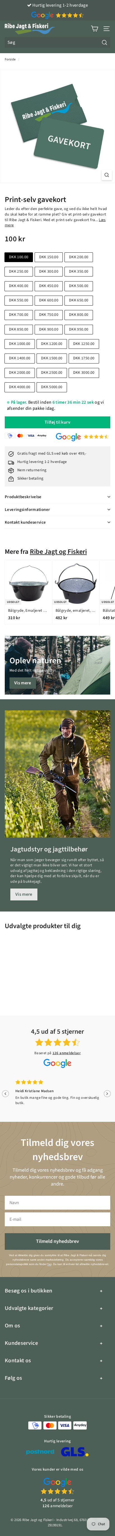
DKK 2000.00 (19, 372)
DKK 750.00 (49, 315)
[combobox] (57, 42)
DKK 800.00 (78, 315)
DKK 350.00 (78, 271)
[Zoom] (107, 175)
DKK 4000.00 (19, 387)
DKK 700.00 (18, 315)
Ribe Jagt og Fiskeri (58, 552)
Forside (10, 59)
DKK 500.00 (78, 286)
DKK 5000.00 (52, 387)
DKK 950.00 (78, 329)
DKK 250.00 (18, 271)
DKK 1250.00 (84, 344)
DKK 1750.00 (84, 358)
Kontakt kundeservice (25, 522)
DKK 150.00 (49, 257)
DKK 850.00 (18, 329)
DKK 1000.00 (19, 344)
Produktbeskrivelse (23, 497)
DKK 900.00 (49, 329)
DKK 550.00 (18, 300)
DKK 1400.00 (19, 358)
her (49, 1264)
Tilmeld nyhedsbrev (57, 1241)
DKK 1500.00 (52, 358)
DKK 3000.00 (84, 372)
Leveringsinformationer (27, 510)
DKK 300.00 (49, 271)
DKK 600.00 (49, 300)
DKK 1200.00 (52, 344)
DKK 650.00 (78, 300)
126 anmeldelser (66, 1053)
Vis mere (22, 683)
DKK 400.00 (18, 286)
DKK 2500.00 (52, 372)
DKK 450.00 (49, 286)
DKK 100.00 (18, 257)
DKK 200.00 (78, 257)
